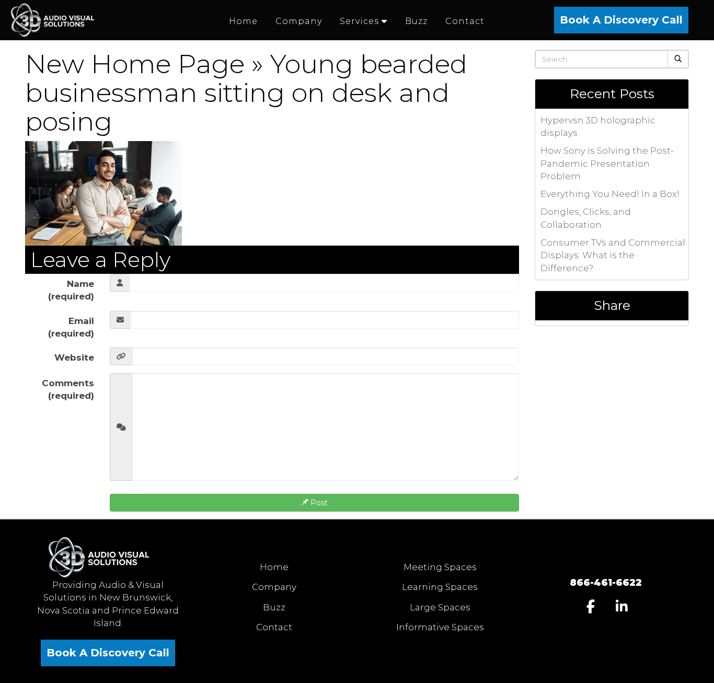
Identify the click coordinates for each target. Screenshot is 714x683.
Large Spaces (440, 607)
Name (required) (71, 290)
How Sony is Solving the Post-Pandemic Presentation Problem (607, 163)
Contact (274, 627)
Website (74, 357)
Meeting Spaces (440, 567)
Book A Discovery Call (621, 20)
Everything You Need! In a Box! (610, 194)
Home (274, 567)
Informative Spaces (440, 627)
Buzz (274, 607)
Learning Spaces (440, 587)
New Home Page (135, 64)
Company (274, 587)
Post (318, 502)
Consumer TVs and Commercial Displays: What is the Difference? (612, 255)
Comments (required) (68, 389)
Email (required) (71, 327)
